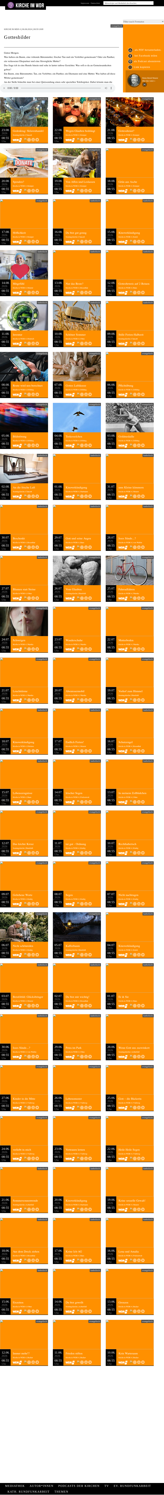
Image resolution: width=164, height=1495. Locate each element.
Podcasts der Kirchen (79, 1485)
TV (106, 1485)
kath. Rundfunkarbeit (29, 1491)
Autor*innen (41, 1485)
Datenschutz (95, 3)
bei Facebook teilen (145, 55)
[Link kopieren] (29, 140)
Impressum (85, 3)
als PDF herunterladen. (147, 50)
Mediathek (15, 1485)
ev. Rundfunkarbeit (132, 1485)
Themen (61, 1491)
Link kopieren (142, 67)
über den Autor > (148, 80)
